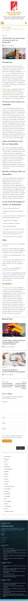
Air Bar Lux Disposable (10, 287)
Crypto (6, 464)
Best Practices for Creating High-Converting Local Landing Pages (14, 572)
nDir (13, 45)
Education (7, 466)
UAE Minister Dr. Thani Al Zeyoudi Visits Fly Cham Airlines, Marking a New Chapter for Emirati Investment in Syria (15, 595)
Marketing (7, 493)
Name (4, 417)
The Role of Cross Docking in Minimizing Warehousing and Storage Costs (14, 592)
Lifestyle (7, 491)
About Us (3, 542)
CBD (6, 461)
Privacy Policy (4, 537)
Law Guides (8, 489)
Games (6, 479)
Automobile (7, 456)
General (7, 481)
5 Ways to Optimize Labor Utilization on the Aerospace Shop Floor (14, 553)
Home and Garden (9, 486)
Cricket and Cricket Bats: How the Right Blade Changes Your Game (14, 556)
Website (4, 428)
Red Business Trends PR (14, 14)
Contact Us (3, 539)
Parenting (7, 496)
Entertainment (8, 469)
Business (4, 35)
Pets (6, 498)
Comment (5, 401)
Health (6, 484)
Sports (6, 503)
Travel (6, 508)
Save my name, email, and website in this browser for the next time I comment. (12, 436)
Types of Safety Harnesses (9, 548)
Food (6, 476)
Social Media (8, 501)
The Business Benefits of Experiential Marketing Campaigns (13, 559)
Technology (8, 506)
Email (4, 423)
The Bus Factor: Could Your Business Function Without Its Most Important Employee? (13, 342)
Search (20, 448)
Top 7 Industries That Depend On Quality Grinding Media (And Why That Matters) (13, 576)
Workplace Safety (9, 511)
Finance (7, 474)
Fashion (7, 471)
